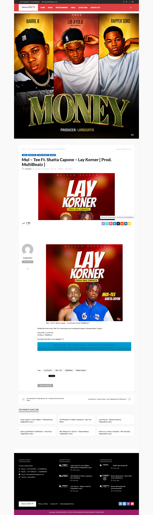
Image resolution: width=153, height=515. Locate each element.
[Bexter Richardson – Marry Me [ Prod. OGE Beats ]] (104, 476)
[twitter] (126, 2)
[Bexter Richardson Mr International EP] (104, 486)
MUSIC (50, 7)
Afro (24, 155)
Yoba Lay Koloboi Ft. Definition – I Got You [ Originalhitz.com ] (36, 433)
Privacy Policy (43, 504)
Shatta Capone (69, 169)
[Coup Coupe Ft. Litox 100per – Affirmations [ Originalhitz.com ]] (64, 465)
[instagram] (129, 2)
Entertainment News (67, 504)
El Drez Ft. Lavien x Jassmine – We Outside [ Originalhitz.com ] (114, 433)
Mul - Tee (53, 169)
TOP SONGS (103, 426)
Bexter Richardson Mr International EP (118, 487)
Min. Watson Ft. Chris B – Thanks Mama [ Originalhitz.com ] (74, 433)
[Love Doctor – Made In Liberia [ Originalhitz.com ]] (64, 486)
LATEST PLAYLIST (43, 155)
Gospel (72, 426)
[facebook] (123, 2)
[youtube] (132, 2)
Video (73, 7)
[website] (27, 269)
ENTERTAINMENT (62, 7)
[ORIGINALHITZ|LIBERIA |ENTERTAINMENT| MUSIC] (27, 504)
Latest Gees (82, 7)
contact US (54, 504)
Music (53, 155)
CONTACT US (95, 7)
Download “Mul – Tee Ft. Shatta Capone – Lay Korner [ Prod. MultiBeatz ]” (84, 346)
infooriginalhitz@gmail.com (35, 474)
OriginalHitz (28, 169)
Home (43, 7)
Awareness (63, 426)
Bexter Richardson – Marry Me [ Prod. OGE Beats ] (121, 477)
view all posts (28, 261)
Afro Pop (32, 155)
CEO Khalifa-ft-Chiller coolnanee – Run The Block (75, 421)
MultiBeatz (60, 169)
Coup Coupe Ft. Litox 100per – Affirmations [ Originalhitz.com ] (36, 421)
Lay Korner (47, 169)
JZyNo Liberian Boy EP (120, 465)
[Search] (131, 8)
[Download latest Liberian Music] (28, 7)
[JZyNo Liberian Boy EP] (104, 465)
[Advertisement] (76, 234)
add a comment (45, 385)
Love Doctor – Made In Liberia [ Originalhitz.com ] (110, 421)
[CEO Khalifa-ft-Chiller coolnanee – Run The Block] (64, 476)
